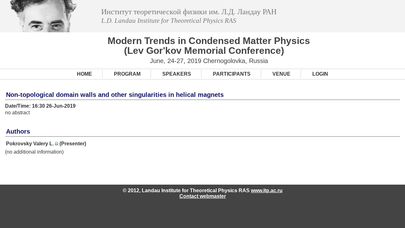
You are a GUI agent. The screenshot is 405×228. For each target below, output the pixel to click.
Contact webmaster (202, 196)
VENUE (281, 74)
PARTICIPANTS (232, 74)
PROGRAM (127, 74)
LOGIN (320, 74)
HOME (84, 74)
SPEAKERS (176, 74)
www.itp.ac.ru (267, 190)
